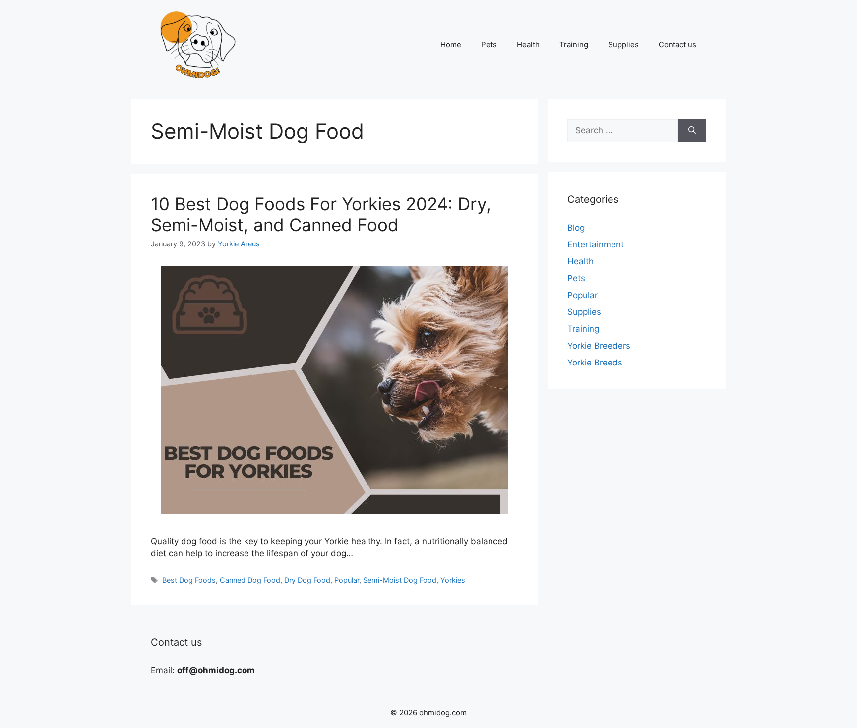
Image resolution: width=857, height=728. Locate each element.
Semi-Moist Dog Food (399, 580)
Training (573, 44)
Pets (489, 44)
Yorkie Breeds (594, 362)
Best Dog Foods (189, 580)
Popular (346, 580)
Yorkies (452, 580)
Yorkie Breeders (598, 346)
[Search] (692, 131)
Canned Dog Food (250, 580)
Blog (576, 228)
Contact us (677, 44)
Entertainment (595, 244)
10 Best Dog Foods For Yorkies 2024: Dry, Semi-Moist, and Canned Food (321, 214)
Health (528, 44)
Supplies (623, 44)
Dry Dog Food (307, 580)
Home (450, 44)
